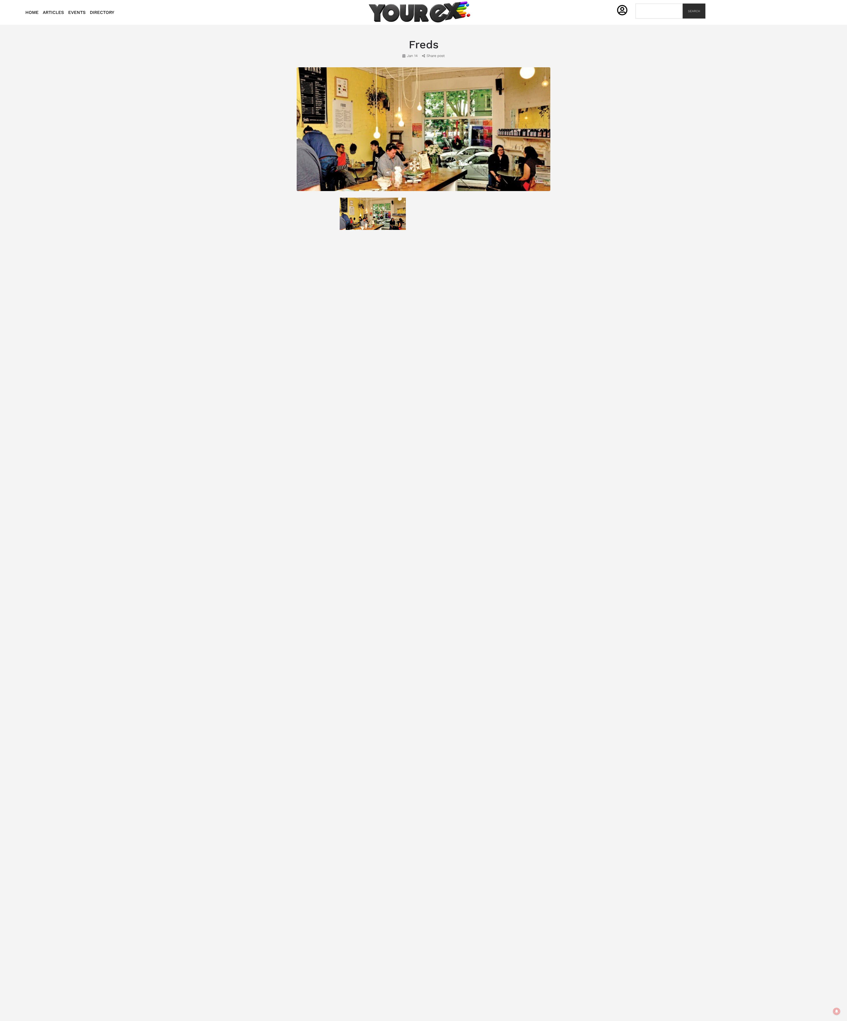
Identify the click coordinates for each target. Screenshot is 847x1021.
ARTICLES (53, 12)
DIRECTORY (102, 12)
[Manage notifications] (836, 1011)
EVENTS (77, 12)
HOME (32, 12)
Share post (436, 56)
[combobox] (659, 11)
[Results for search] (659, 21)
